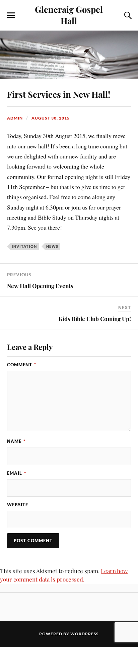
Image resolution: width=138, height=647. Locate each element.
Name (16, 441)
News (52, 246)
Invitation (24, 246)
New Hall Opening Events (40, 285)
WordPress (84, 633)
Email (16, 473)
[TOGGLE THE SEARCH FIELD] (127, 15)
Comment (21, 364)
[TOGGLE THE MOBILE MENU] (11, 15)
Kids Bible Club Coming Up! (95, 318)
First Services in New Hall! (58, 94)
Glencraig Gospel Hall (69, 14)
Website (17, 504)
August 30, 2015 (50, 118)
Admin (15, 118)
